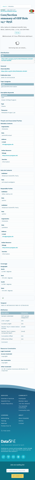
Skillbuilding (5, 418)
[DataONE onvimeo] (8, 457)
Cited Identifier (5, 69)
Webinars (4, 423)
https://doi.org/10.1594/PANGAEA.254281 (14, 71)
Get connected (17, 476)
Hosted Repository (7, 403)
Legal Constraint (6, 351)
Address (3, 139)
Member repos (23, 401)
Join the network (24, 403)
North (2, 269)
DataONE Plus (5, 401)
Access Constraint (6, 354)
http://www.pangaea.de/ (10, 155)
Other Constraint (6, 366)
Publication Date (6, 75)
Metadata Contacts (6, 123)
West (2, 288)
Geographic (4, 266)
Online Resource (6, 150)
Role (2, 133)
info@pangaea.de (7, 144)
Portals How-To (6, 426)
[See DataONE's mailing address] (23, 457)
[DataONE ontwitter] (3, 457)
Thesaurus (4, 110)
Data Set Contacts (6, 170)
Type (2, 104)
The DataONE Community (23, 407)
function (4, 159)
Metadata (11, 6)
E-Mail (4, 142)
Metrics (21, 421)
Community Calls (24, 410)
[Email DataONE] (13, 457)
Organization (5, 126)
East (2, 275)
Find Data (6, 431)
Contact (21, 423)
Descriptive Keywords (7, 92)
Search (5, 6)
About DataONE (24, 418)
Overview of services (7, 398)
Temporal (3, 303)
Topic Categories (6, 81)
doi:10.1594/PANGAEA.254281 (9, 11)
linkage (4, 153)
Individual (4, 173)
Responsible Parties (7, 188)
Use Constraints (6, 360)
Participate (22, 398)
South (3, 282)
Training (3, 421)
